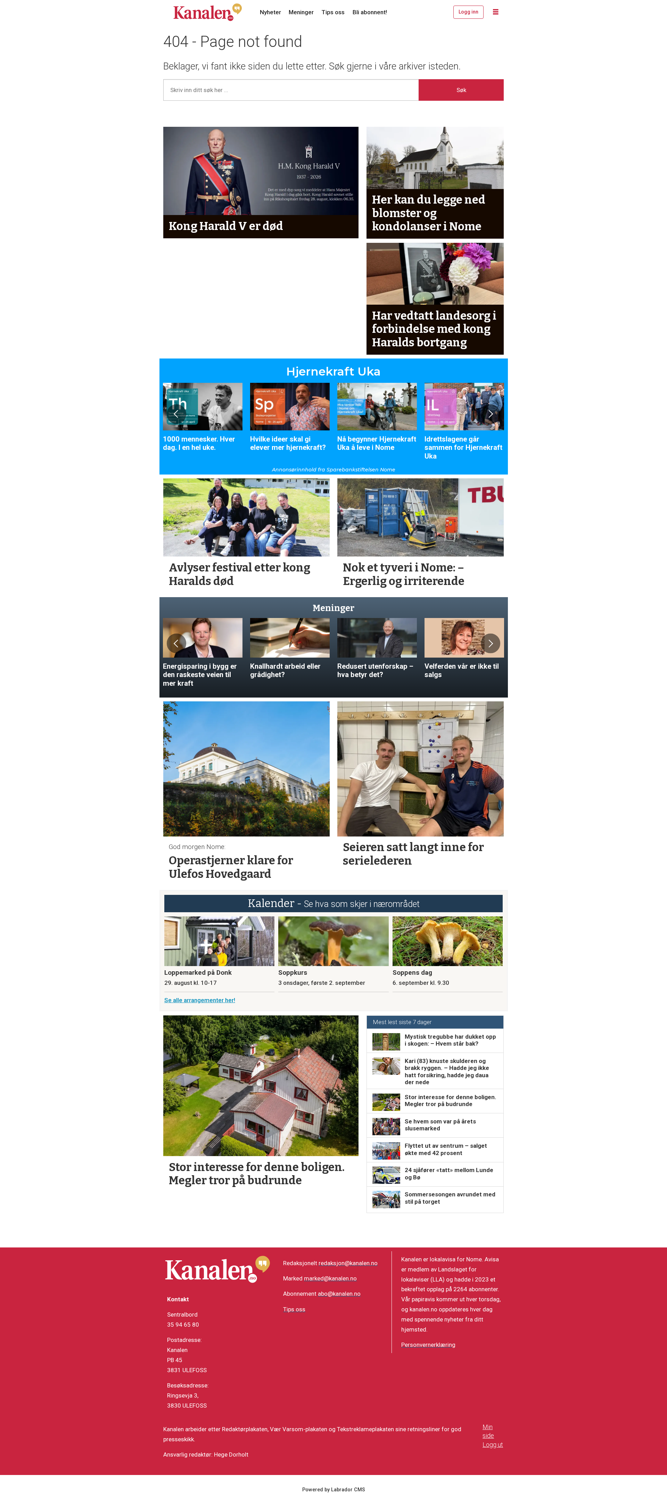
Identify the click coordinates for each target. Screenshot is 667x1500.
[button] (176, 414)
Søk (461, 89)
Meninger (301, 12)
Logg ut (493, 1444)
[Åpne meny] (496, 12)
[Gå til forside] (207, 12)
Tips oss (333, 12)
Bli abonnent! (370, 12)
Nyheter (270, 12)
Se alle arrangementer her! (199, 1000)
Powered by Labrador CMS (333, 1490)
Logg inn (468, 12)
